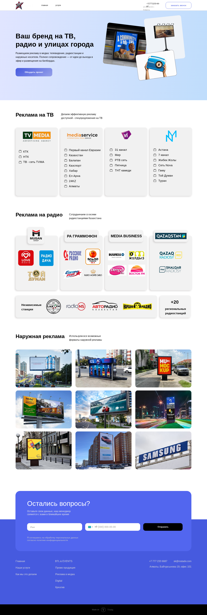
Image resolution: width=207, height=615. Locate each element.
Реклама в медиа (65, 574)
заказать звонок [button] (178, 5)
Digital (58, 580)
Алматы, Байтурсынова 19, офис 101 (170, 566)
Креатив (60, 587)
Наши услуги (23, 567)
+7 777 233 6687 (158, 561)
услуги (58, 5)
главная (44, 5)
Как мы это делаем (26, 574)
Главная (20, 561)
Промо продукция (65, 567)
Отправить (163, 527)
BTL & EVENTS (63, 561)
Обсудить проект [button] (34, 72)
